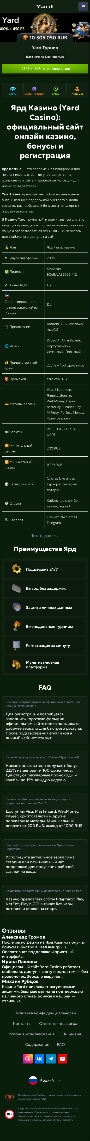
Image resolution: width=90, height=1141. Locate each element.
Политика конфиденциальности (45, 1013)
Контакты (22, 1023)
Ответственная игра (58, 1023)
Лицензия (71, 1034)
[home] (45, 7)
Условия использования (31, 1034)
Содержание (37, 1044)
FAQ (61, 1044)
